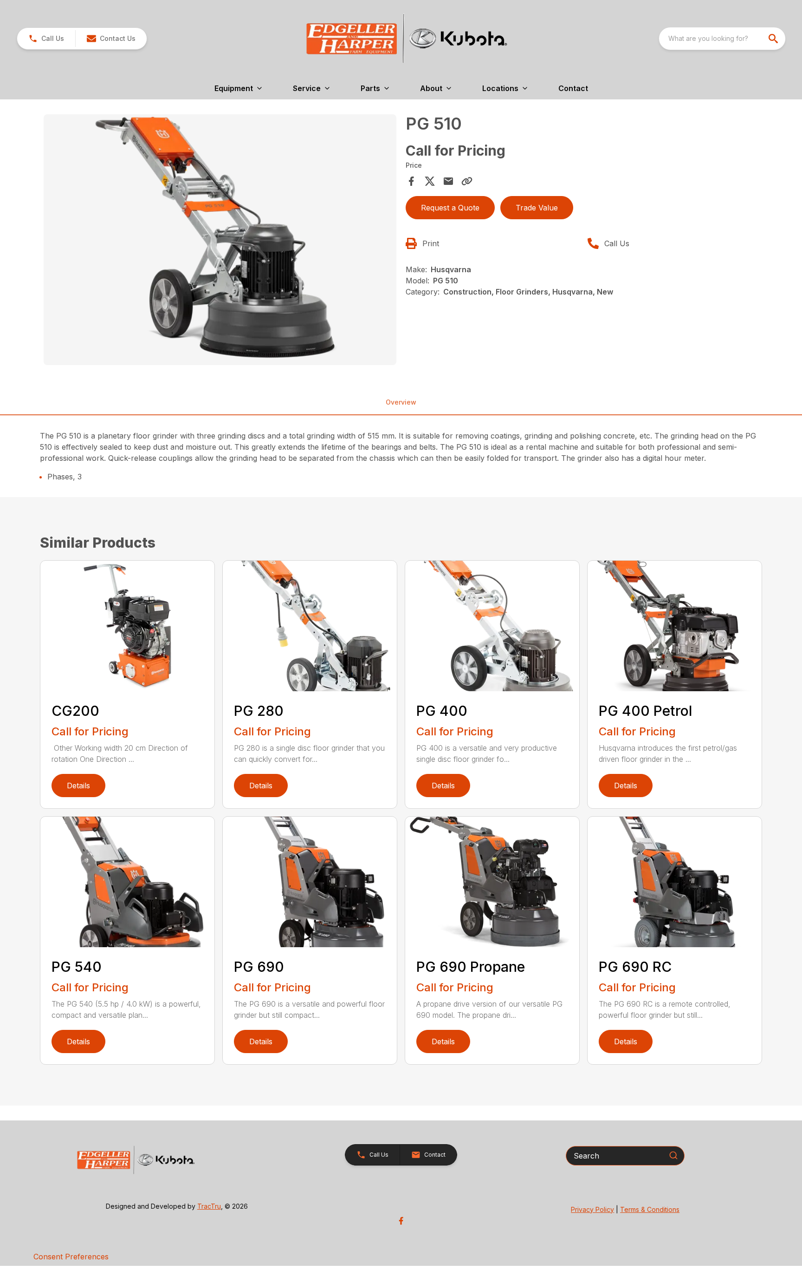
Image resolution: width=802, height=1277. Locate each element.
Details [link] (78, 785)
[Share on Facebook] (411, 181)
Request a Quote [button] (450, 207)
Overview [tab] (401, 402)
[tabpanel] (220, 241)
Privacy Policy (592, 1209)
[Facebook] (401, 1221)
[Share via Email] (448, 181)
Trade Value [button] (537, 207)
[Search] (673, 1155)
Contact (573, 88)
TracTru (209, 1206)
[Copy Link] (466, 181)
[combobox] (722, 38)
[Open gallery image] (220, 239)
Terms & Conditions (649, 1209)
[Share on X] (429, 181)
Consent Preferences (71, 1256)
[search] (774, 38)
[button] (46, 38)
